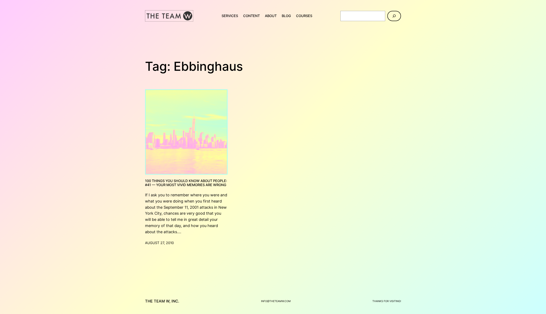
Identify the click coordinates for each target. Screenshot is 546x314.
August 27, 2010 (159, 243)
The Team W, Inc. (162, 301)
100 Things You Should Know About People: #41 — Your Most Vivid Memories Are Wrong (186, 183)
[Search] (394, 16)
